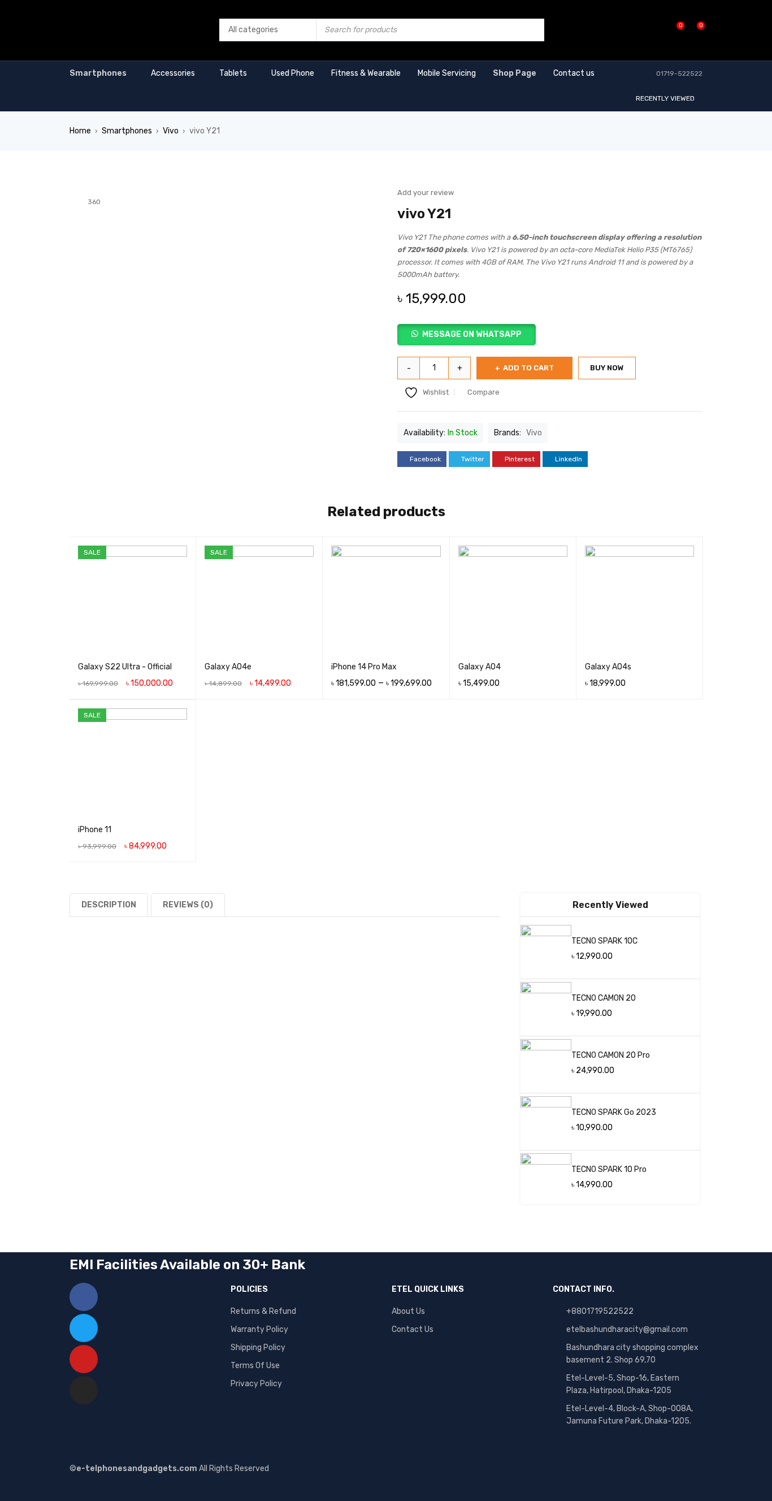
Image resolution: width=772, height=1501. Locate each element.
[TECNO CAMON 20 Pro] (546, 1064)
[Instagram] (84, 1390)
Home (80, 131)
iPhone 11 (94, 829)
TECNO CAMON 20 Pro (610, 1055)
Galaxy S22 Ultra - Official (125, 667)
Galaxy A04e (228, 667)
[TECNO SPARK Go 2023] (546, 1121)
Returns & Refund (263, 1311)
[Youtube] (84, 1359)
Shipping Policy (258, 1347)
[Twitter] (84, 1328)
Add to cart (528, 368)
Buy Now (607, 368)
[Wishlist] (674, 29)
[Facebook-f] (84, 1297)
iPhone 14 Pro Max (364, 667)
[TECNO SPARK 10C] (546, 950)
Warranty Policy (259, 1329)
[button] (549, 334)
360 (94, 202)
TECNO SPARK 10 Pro (609, 1169)
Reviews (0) (188, 905)
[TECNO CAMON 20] (546, 1007)
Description (108, 905)
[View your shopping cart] (695, 29)
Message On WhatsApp (472, 334)
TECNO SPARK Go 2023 (613, 1112)
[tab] (110, 904)
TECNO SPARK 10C (604, 941)
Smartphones (127, 131)
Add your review (425, 192)
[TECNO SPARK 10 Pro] (546, 1178)
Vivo (171, 131)
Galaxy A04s (608, 667)
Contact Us (412, 1329)
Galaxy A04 (479, 667)
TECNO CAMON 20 (603, 998)
